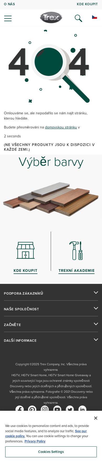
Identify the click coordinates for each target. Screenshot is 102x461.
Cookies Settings (51, 451)
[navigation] (51, 13)
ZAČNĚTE (12, 325)
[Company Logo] (51, 17)
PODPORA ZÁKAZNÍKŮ (23, 293)
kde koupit (87, 4)
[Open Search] (78, 18)
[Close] (95, 418)
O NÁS (9, 4)
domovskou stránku (61, 127)
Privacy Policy (35, 441)
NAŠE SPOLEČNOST (21, 309)
